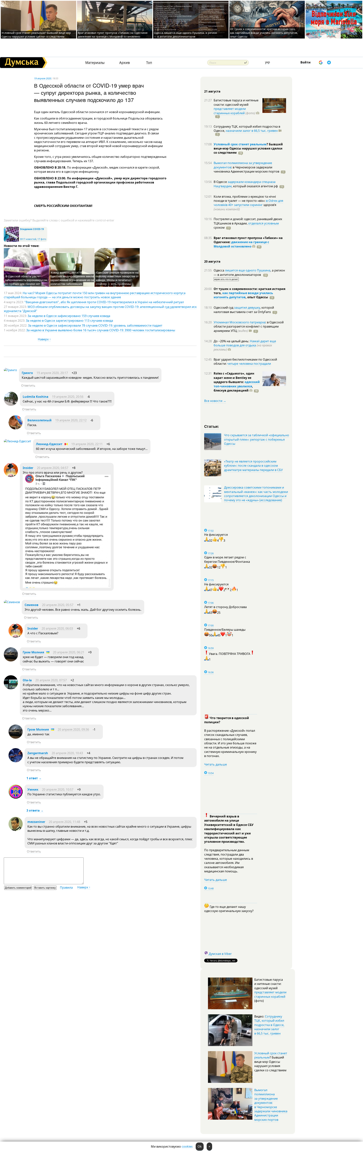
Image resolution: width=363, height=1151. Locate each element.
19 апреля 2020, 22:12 (71, 420)
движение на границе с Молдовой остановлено (241, 244)
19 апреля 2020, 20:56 (67, 397)
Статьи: (211, 426)
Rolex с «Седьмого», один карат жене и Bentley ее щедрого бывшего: (234, 377)
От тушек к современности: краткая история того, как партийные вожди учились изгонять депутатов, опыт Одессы (264, 32)
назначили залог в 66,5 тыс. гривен (252, 131)
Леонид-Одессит (49, 444)
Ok (200, 1146)
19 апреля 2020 (42, 78)
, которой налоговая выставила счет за (244, 309)
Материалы (95, 62)
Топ (149, 62)
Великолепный (39, 420)
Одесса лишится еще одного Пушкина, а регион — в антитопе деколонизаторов (185, 34)
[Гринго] (10, 370)
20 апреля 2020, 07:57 (51, 680)
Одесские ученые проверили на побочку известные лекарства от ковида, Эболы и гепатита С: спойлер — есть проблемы (117, 278)
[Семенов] (12, 602)
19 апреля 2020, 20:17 (52, 373)
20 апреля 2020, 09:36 (73, 729)
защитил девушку (247, 307)
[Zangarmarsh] (16, 761)
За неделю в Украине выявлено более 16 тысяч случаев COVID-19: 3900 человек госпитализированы (100, 330)
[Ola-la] (11, 688)
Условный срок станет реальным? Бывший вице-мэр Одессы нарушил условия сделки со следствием (36, 34)
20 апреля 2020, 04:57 (52, 468)
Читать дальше (215, 764)
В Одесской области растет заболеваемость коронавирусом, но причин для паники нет (26, 280)
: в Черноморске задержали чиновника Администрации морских (246, 169)
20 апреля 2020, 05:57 (57, 605)
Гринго (27, 373)
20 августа (212, 261)
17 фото (41, 239)
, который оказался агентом (255, 186)
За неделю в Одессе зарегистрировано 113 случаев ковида (69, 320)
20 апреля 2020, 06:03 (57, 628)
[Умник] (16, 798)
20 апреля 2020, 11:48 (64, 822)
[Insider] (11, 476)
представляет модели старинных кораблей (230, 111)
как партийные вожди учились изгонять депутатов (243, 295)
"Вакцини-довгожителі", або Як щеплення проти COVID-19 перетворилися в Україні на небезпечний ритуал (104, 302)
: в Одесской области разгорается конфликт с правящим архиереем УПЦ (249, 326)
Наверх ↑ (44, 339)
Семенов (31, 605)
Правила (66, 887)
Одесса (219, 270)
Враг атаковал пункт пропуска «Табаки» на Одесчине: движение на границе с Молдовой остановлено (113, 34)
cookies (187, 1146)
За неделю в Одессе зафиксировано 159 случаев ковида (69, 316)
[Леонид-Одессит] (17, 441)
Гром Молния (33, 652)
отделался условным (263, 223)
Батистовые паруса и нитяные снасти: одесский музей (236, 102)
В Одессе (221, 182)
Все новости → (215, 401)
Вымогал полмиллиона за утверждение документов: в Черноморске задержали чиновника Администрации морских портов (270, 1105)
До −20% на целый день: (232, 341)
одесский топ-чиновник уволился (237, 384)
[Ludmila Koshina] (11, 405)
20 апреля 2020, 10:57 (57, 789)
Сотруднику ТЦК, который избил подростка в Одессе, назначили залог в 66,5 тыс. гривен (269, 1024)
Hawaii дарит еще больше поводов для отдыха (245, 343)
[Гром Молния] (11, 660)
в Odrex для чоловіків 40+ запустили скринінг (248, 203)
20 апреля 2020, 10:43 (67, 753)
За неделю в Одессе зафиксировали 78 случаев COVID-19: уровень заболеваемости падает (95, 325)
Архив (124, 62)
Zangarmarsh (37, 753)
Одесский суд (224, 307)
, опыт (257, 297)
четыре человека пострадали (249, 364)
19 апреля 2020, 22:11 (87, 444)
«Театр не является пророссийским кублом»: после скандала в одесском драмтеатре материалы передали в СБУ (253, 465)
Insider (28, 468)
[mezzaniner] (16, 830)
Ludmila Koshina (35, 397)
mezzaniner (36, 822)
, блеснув (233, 388)
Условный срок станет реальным (240, 144)
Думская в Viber (220, 954)
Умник (32, 789)
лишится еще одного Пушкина (247, 270)
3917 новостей (28, 239)
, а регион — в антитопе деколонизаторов (249, 272)
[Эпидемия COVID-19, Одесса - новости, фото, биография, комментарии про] (11, 241)
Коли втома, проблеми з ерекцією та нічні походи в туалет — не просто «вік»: (245, 198)
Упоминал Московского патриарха (239, 322)
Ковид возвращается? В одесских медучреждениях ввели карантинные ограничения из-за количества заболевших (72, 278)
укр (267, 62)
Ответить (28, 385)
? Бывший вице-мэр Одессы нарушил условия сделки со (248, 148)
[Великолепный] (16, 428)
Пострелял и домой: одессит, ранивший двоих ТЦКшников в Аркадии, (248, 221)
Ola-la (27, 680)
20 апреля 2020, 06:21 (68, 652)
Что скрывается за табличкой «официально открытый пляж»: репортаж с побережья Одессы (256, 439)
